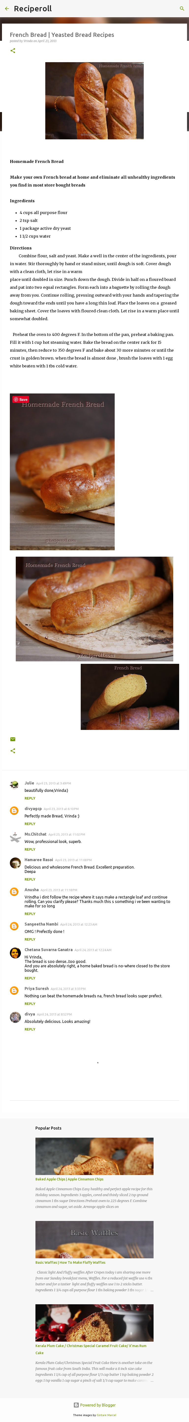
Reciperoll (33, 8)
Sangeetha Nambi (41, 924)
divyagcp (33, 808)
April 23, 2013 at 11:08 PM (73, 860)
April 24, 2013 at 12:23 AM (78, 924)
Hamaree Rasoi (39, 859)
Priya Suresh (37, 988)
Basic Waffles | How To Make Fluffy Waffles (70, 1262)
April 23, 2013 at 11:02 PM (66, 834)
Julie (29, 783)
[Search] (182, 9)
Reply (30, 798)
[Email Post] (13, 741)
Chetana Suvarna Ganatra (49, 949)
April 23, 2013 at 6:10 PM (61, 809)
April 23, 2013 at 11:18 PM (59, 890)
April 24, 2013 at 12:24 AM (93, 950)
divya (30, 1014)
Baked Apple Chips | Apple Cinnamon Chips (69, 1179)
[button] (13, 51)
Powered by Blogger (97, 1405)
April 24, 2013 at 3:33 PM (68, 988)
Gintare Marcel (106, 1415)
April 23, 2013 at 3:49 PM (53, 783)
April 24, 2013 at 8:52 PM (54, 1014)
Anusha (32, 889)
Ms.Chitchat (36, 834)
